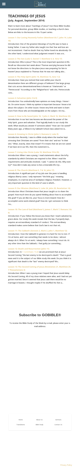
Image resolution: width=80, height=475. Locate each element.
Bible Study (39, 425)
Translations (20, 425)
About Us (39, 420)
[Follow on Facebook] (40, 442)
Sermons (58, 420)
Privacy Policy (66, 465)
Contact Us (58, 425)
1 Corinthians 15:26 (30, 252)
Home (21, 420)
